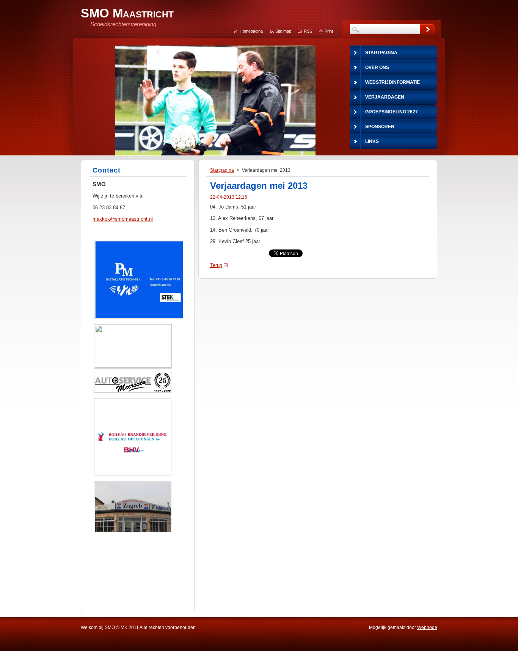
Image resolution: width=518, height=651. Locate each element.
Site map (283, 31)
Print (329, 31)
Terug (216, 265)
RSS (308, 31)
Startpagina (222, 170)
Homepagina (251, 31)
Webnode (427, 627)
